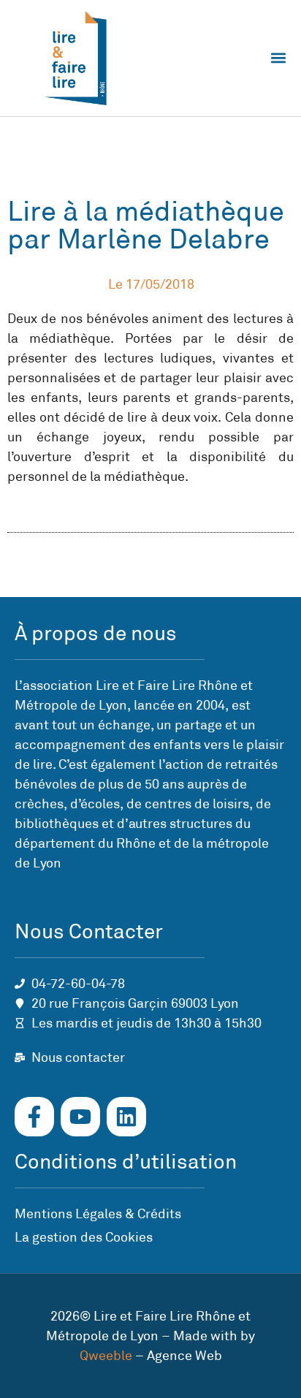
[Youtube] (80, 1116)
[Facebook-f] (34, 1116)
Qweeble (106, 1356)
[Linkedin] (126, 1116)
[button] (278, 58)
